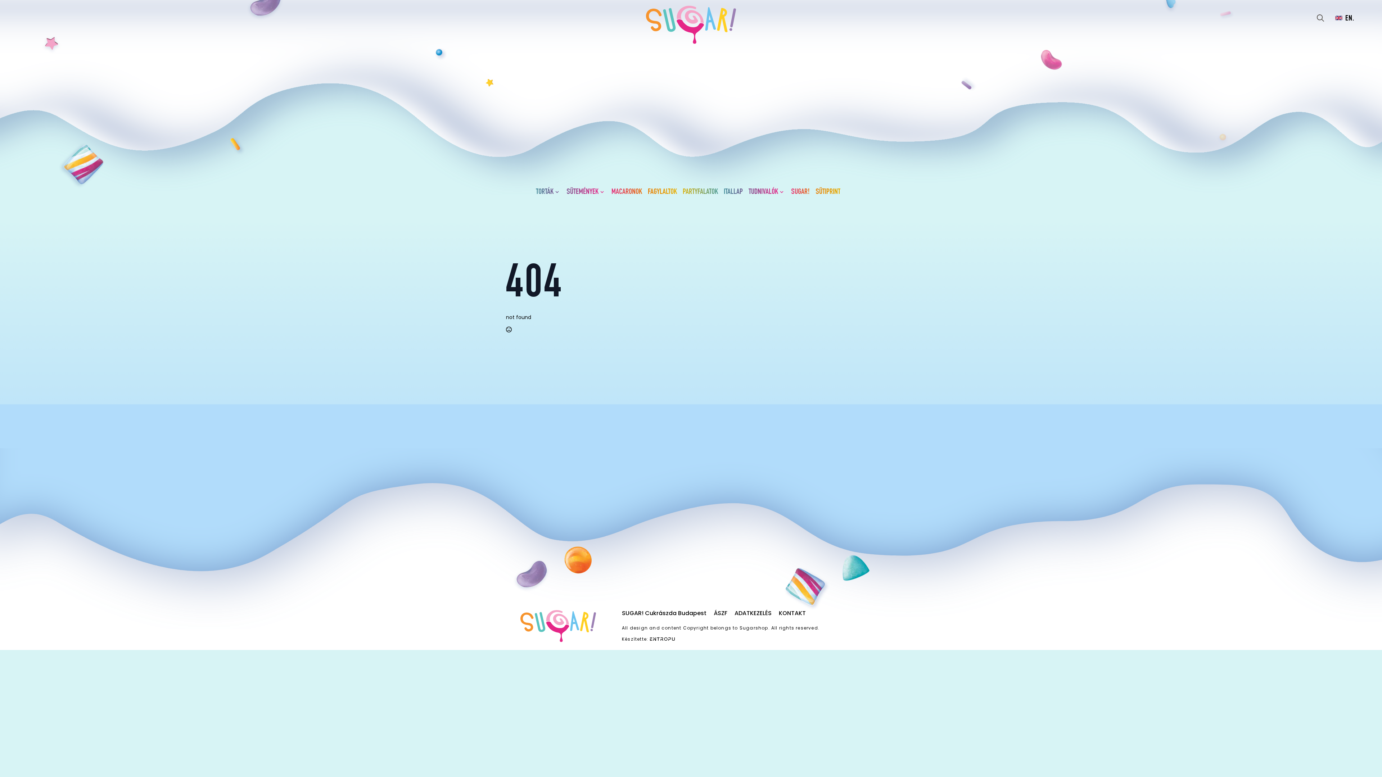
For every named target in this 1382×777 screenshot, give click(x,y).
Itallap (733, 192)
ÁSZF (720, 613)
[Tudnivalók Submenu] (783, 192)
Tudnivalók (763, 192)
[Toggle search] (1320, 18)
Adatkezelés (753, 613)
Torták (545, 192)
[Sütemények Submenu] (604, 192)
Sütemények (582, 192)
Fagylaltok (662, 192)
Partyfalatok (700, 192)
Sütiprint (828, 192)
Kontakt (792, 613)
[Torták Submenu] (559, 192)
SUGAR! (800, 192)
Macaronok (626, 192)
